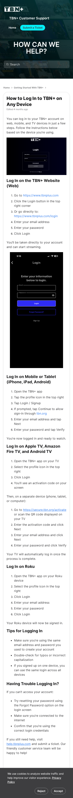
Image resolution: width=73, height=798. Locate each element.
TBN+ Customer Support (29, 18)
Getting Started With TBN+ (28, 87)
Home (6, 87)
